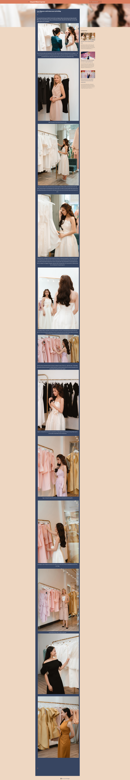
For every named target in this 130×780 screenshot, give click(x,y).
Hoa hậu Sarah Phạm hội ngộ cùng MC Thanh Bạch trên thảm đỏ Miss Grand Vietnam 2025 (87, 81)
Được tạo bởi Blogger (66, 778)
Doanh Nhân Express (37, 2)
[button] (37, 14)
